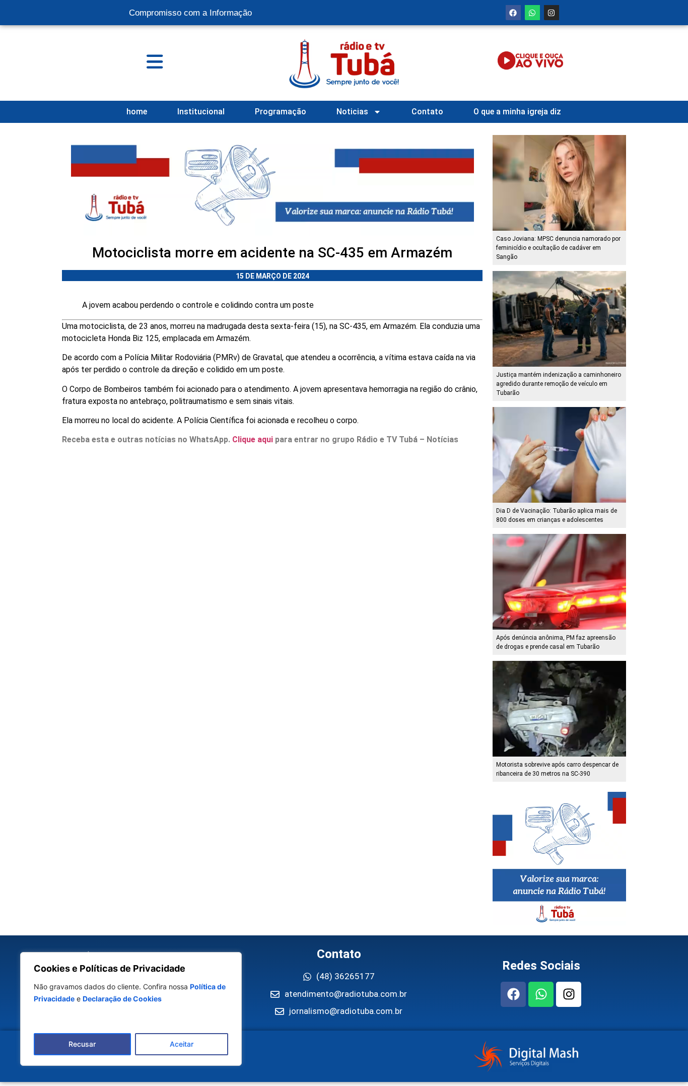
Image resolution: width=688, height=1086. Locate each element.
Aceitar (181, 1044)
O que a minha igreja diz (517, 111)
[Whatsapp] (532, 12)
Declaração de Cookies (122, 998)
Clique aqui (252, 439)
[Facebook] (513, 12)
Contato (427, 111)
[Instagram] (551, 12)
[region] (131, 1009)
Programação (280, 111)
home (136, 111)
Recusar (82, 1044)
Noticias (352, 111)
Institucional (201, 111)
